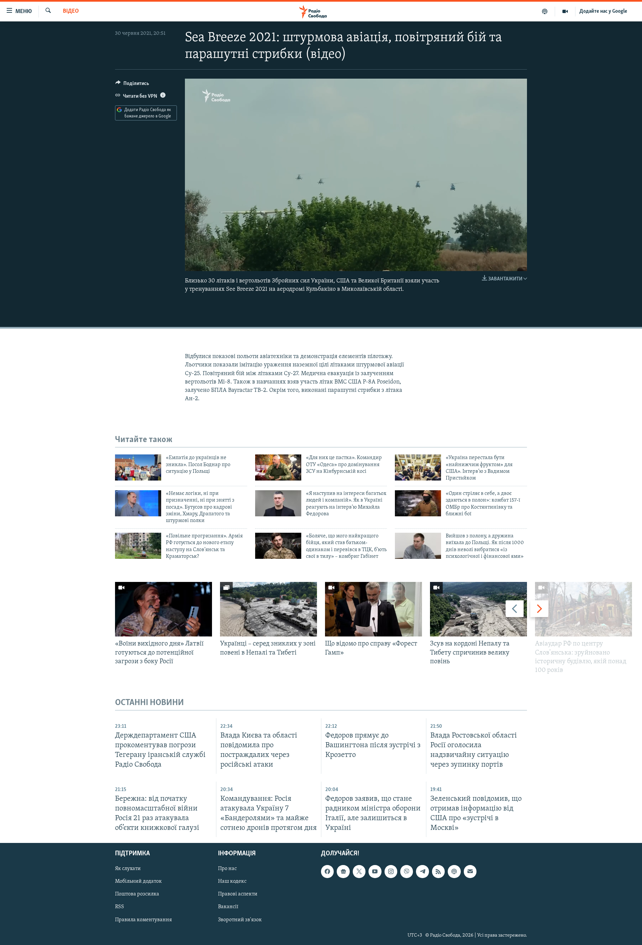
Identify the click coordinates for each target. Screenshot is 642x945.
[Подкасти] (545, 11)
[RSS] (438, 871)
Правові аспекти (237, 894)
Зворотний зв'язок (240, 920)
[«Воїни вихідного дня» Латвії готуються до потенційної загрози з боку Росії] (163, 609)
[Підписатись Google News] (343, 871)
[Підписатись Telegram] (422, 871)
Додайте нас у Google (603, 11)
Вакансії (228, 907)
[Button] (132, 85)
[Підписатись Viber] (406, 871)
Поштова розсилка (137, 894)
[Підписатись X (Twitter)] (359, 871)
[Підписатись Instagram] (391, 871)
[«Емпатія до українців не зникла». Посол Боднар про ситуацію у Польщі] (138, 467)
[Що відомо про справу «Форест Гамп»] (373, 609)
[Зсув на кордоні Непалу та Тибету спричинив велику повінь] (478, 609)
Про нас (227, 869)
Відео (71, 11)
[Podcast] (454, 871)
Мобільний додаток (138, 881)
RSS (119, 907)
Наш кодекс (232, 881)
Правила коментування (143, 920)
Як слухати (128, 869)
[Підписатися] (470, 871)
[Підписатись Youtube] (374, 871)
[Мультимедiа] (565, 11)
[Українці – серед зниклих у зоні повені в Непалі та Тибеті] (268, 609)
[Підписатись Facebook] (327, 871)
